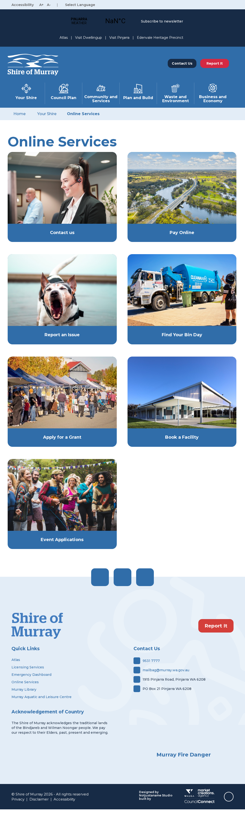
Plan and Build (138, 97)
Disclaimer (39, 799)
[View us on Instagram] (122, 577)
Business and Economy (213, 99)
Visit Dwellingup (88, 37)
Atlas (64, 37)
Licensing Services (27, 667)
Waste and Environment (175, 99)
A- (49, 5)
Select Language (80, 5)
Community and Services (100, 99)
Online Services (83, 114)
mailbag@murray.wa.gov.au (166, 670)
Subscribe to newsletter (162, 21)
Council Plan (63, 97)
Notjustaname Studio (156, 795)
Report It (216, 626)
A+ (41, 5)
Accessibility (64, 799)
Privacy (17, 799)
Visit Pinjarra (119, 37)
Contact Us (182, 63)
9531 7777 (151, 661)
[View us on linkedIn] (145, 577)
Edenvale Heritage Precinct (160, 37)
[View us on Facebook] (100, 577)
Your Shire (26, 97)
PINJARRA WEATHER (97, 21)
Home (19, 114)
